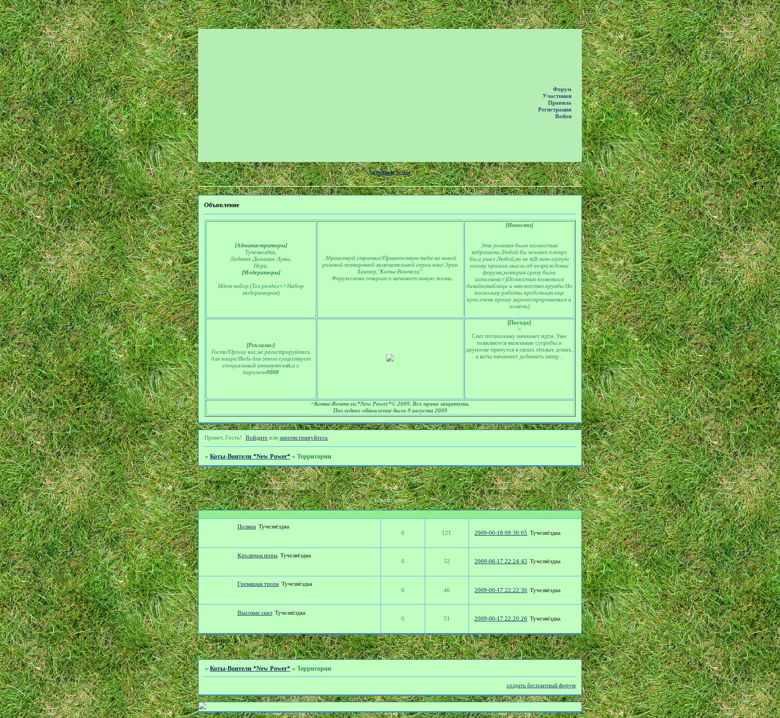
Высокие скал (254, 613)
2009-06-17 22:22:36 (500, 590)
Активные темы (389, 172)
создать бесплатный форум (541, 685)
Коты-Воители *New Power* (250, 456)
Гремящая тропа (258, 584)
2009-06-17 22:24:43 (500, 561)
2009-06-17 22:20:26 (500, 619)
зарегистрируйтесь (303, 438)
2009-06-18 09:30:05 (500, 533)
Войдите (257, 438)
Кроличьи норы (257, 555)
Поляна (246, 526)
